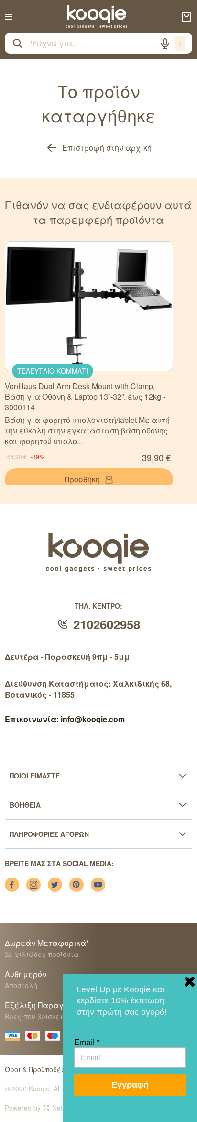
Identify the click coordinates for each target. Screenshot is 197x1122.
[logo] (97, 16)
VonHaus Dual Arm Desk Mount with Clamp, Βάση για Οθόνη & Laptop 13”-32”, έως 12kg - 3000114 (85, 396)
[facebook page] (12, 885)
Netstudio (66, 1107)
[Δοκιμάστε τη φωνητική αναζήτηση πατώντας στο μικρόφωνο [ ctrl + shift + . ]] (165, 43)
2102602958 (106, 624)
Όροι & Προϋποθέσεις (40, 1069)
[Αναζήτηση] (17, 43)
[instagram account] (33, 885)
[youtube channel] (98, 885)
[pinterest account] (76, 885)
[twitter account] (55, 885)
